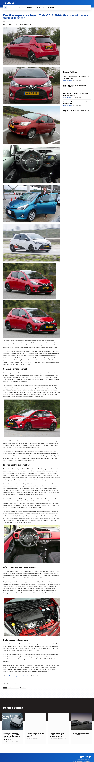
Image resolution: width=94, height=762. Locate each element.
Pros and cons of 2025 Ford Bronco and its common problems (57, 734)
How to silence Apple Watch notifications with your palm (76, 111)
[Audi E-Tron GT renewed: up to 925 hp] (81, 721)
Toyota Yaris (22, 687)
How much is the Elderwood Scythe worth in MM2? (74, 86)
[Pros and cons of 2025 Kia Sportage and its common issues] (35, 721)
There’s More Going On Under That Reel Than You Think (76, 77)
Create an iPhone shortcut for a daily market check (75, 102)
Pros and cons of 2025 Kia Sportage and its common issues (35, 734)
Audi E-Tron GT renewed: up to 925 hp (81, 734)
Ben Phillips (29, 738)
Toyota (17, 687)
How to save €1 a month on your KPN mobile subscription (75, 94)
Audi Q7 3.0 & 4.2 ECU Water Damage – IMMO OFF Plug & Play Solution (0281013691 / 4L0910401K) (12, 736)
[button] (5, 7)
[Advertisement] (77, 43)
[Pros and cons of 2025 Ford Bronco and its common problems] (58, 721)
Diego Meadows (7, 741)
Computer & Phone (67, 80)
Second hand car (10, 687)
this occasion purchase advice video (19, 676)
